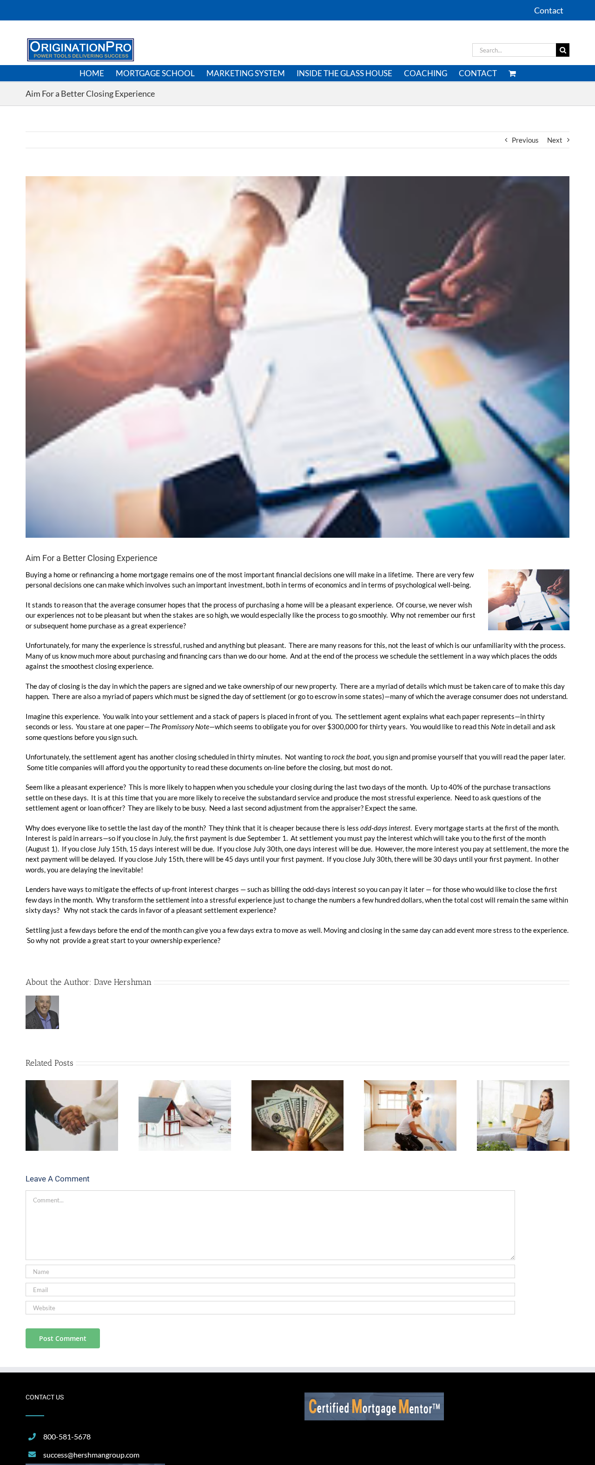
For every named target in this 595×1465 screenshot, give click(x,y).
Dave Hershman (123, 982)
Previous (525, 140)
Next (554, 140)
